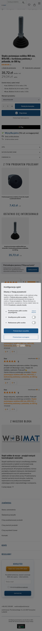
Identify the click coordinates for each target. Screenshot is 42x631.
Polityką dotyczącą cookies (18, 297)
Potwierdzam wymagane (21, 337)
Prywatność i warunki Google (17, 305)
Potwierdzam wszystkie (21, 331)
